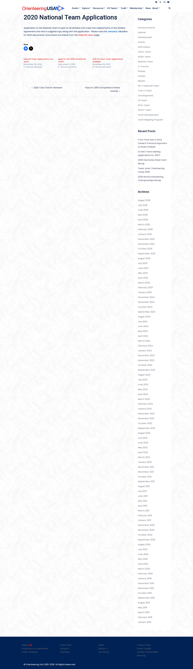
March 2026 (144, 224)
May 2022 (143, 447)
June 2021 (143, 496)
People (141, 71)
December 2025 (146, 239)
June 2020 (143, 554)
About (155, 8)
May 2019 (142, 607)
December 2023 (146, 355)
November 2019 (146, 588)
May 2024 (143, 331)
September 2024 (146, 311)
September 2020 (146, 539)
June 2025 (143, 268)
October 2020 (145, 534)
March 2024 (144, 340)
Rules (101, 645)
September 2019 (146, 597)
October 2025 (145, 248)
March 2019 (143, 612)
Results (141, 80)
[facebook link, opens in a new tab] (156, 2)
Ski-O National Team (148, 85)
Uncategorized (145, 95)
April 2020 (143, 563)
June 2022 (143, 442)
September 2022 (146, 428)
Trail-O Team (145, 90)
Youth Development (148, 114)
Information (144, 47)
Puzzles (141, 76)
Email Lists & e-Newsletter (35, 648)
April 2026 (143, 219)
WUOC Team (144, 110)
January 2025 (145, 292)
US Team (142, 100)
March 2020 (144, 568)
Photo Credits (144, 648)
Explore (85, 8)
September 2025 (146, 253)
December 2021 (146, 466)
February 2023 (145, 403)
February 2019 (145, 617)
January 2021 (144, 520)
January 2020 (145, 578)
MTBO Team (144, 56)
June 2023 (143, 384)
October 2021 (145, 476)
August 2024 (144, 316)
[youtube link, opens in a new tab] (168, 2)
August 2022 (144, 433)
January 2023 (145, 408)
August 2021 (144, 486)
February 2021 (145, 515)
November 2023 (146, 360)
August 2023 (144, 374)
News (148, 8)
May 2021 (142, 500)
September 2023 (146, 369)
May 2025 (143, 273)
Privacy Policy (144, 645)
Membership (136, 8)
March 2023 (144, 399)
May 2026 (143, 214)
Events (75, 8)
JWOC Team (144, 51)
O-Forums (143, 66)
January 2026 (145, 234)
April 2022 (143, 452)
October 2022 (145, 423)
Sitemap (141, 655)
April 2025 (143, 277)
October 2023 (145, 365)
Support (26, 645)
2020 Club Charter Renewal (48, 87)
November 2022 (146, 418)
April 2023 (143, 394)
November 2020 (146, 529)
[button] (170, 8)
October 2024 (145, 306)
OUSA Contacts (30, 651)
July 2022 (142, 437)
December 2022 (146, 413)
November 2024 (146, 302)
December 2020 (146, 525)
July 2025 (142, 263)
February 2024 (145, 345)
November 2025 (146, 243)
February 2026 (145, 229)
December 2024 (146, 297)
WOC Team (144, 105)
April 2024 (143, 336)
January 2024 (145, 350)
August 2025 (144, 258)
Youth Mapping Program (150, 119)
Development (145, 37)
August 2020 (144, 544)
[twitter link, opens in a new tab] (160, 2)
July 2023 (142, 379)
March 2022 (144, 457)
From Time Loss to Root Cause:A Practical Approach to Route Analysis (152, 143)
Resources (98, 8)
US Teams (112, 8)
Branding (64, 651)
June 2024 (143, 326)
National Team (85, 35)
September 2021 (146, 481)
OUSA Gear (66, 645)
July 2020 (142, 549)
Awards (142, 32)
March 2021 (143, 510)
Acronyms (103, 651)
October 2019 (145, 593)
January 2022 (145, 462)
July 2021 (142, 491)
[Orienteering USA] (43, 8)
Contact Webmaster (148, 651)
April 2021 (142, 505)
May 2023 (143, 389)
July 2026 (142, 205)
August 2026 (144, 200)
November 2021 (146, 471)
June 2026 (143, 209)
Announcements (146, 27)
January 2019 (144, 622)
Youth (123, 8)
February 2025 (145, 287)
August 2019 (144, 602)
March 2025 (144, 282)
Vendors (64, 648)
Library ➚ (103, 648)
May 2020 (143, 559)
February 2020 (145, 573)
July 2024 (143, 321)
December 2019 (146, 583)
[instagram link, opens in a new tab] (164, 2)
